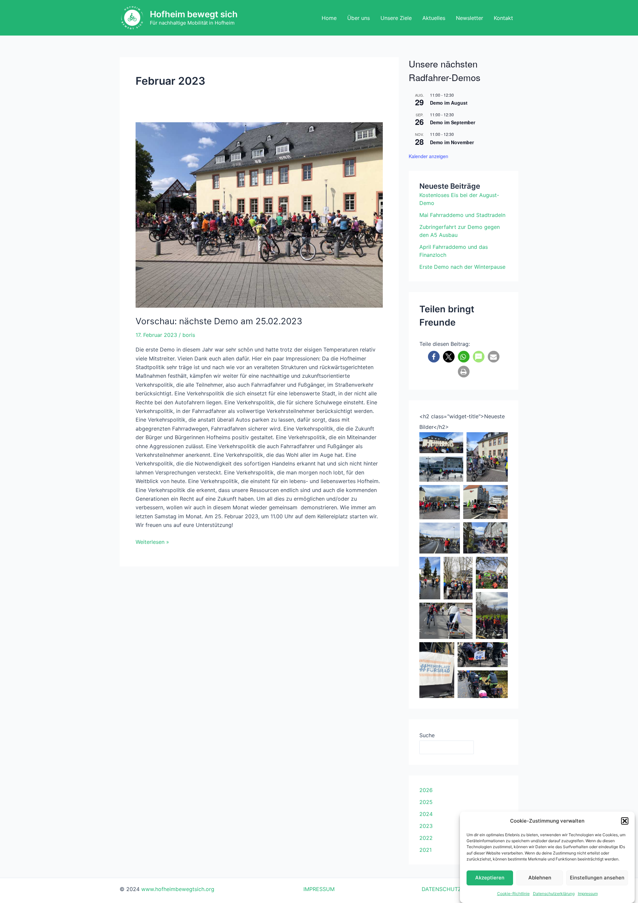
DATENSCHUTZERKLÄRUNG (457, 889)
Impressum (588, 893)
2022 (426, 838)
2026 (426, 790)
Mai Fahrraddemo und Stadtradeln (462, 215)
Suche (427, 735)
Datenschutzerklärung (554, 893)
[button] (624, 821)
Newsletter (469, 18)
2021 (425, 850)
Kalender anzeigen (428, 156)
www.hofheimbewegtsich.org (177, 889)
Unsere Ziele (396, 18)
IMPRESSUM (319, 889)
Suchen (492, 747)
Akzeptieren (489, 877)
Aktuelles (433, 18)
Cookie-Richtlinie (513, 893)
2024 (426, 814)
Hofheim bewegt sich (194, 14)
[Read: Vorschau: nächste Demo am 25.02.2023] (259, 215)
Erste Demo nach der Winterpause (462, 266)
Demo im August (449, 102)
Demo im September (452, 122)
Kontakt (503, 18)
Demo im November (452, 142)
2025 (426, 802)
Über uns (358, 18)
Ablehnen (539, 877)
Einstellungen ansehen (597, 877)
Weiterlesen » (152, 541)
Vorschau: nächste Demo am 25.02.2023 (219, 321)
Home (329, 18)
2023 (426, 826)
